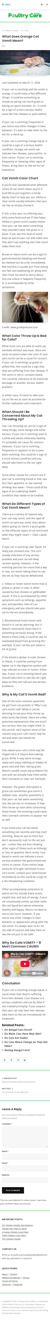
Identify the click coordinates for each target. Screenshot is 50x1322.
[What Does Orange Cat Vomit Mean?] (25, 62)
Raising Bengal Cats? (17, 1050)
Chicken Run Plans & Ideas (14, 1228)
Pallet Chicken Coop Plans (14, 1235)
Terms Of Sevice (10, 1281)
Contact (13, 1274)
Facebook (17, 1284)
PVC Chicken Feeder (11, 1239)
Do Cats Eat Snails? (16, 1037)
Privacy (26, 1277)
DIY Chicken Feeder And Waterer (17, 1225)
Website (5, 1175)
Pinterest (6, 1284)
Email (5, 1163)
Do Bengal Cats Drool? (18, 1029)
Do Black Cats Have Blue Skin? (23, 1033)
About (5, 1274)
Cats (26, 30)
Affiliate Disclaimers (11, 1277)
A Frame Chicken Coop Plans (15, 1232)
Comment (7, 1124)
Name (5, 1151)
